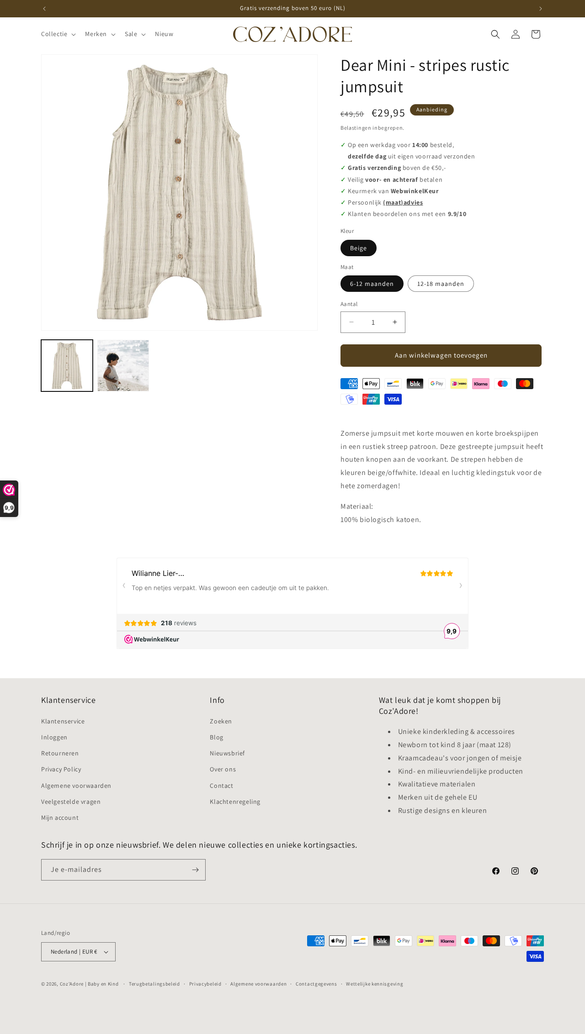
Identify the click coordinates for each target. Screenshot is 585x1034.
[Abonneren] (195, 870)
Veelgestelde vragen (71, 801)
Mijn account (60, 817)
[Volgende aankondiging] (541, 8)
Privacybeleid (205, 984)
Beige (358, 248)
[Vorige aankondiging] (44, 8)
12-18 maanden (440, 284)
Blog (216, 737)
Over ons (223, 769)
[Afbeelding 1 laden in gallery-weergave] (67, 365)
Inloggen (54, 737)
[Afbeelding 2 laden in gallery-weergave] (123, 365)
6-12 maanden (372, 284)
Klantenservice (63, 721)
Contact (221, 785)
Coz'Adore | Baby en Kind (89, 984)
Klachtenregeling (235, 801)
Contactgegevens (316, 984)
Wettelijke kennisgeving (374, 984)
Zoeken (221, 721)
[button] (58, 33)
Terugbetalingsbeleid (154, 984)
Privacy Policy (61, 769)
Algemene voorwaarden (76, 785)
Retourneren (60, 753)
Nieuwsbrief (227, 753)
